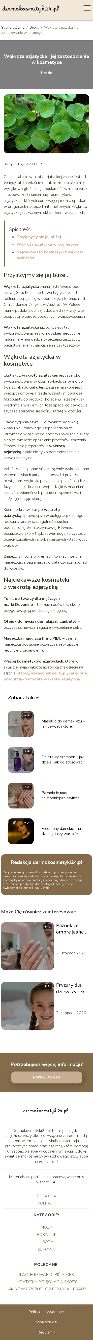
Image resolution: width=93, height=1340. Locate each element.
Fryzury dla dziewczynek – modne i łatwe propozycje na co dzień (72, 988)
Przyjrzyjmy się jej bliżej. (39, 237)
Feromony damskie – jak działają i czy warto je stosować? (62, 831)
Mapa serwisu (46, 1322)
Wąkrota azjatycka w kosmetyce (48, 244)
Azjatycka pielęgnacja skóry (46, 1282)
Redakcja (46, 1196)
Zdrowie (47, 1249)
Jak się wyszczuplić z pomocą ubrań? (46, 1289)
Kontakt (46, 1203)
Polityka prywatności (46, 1312)
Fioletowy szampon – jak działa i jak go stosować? (63, 760)
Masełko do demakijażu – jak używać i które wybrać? (63, 724)
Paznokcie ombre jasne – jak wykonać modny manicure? (72, 928)
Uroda (35, 27)
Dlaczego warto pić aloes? (46, 1274)
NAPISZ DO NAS (46, 1077)
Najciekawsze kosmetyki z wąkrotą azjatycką (50, 254)
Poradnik (46, 1234)
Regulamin (46, 1332)
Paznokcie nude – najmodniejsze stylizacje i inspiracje (63, 795)
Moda (47, 1227)
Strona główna (13, 27)
